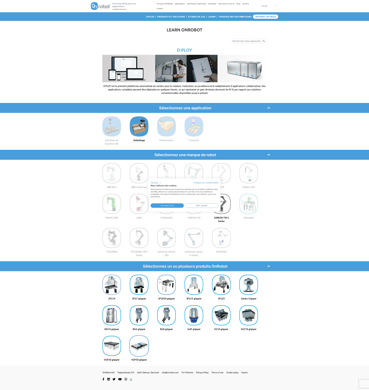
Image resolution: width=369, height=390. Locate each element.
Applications (180, 4)
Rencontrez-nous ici (226, 4)
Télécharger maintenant (196, 4)
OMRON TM (193, 217)
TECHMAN (111, 251)
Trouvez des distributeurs (235, 17)
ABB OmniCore (139, 187)
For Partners (187, 372)
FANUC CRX (248, 187)
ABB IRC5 (112, 187)
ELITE (221, 187)
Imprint (244, 372)
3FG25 (221, 298)
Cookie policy (232, 372)
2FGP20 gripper (166, 298)
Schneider (248, 217)
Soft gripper (193, 329)
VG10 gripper (221, 329)
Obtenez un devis (265, 16)
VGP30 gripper (139, 359)
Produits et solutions (171, 17)
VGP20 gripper (111, 359)
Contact (160, 8)
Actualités (212, 4)
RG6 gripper (166, 329)
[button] (156, 183)
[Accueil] (100, 6)
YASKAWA (221, 251)
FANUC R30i (112, 217)
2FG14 (111, 298)
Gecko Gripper (248, 298)
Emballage (139, 140)
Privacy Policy (202, 372)
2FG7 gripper (139, 298)
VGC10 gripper (248, 329)
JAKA (139, 217)
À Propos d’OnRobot (165, 4)
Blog (238, 4)
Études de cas (196, 17)
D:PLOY (150, 17)
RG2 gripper (139, 329)
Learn (211, 17)
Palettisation (166, 140)
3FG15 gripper (194, 298)
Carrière (245, 4)
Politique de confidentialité (206, 183)
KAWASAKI (166, 217)
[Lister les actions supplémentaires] (275, 5)
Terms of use (217, 372)
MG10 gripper (112, 329)
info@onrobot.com (170, 372)
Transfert (194, 140)
